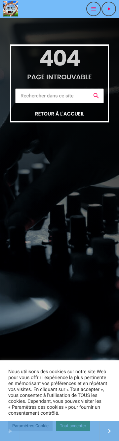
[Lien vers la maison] (10, 8)
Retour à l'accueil (59, 114)
